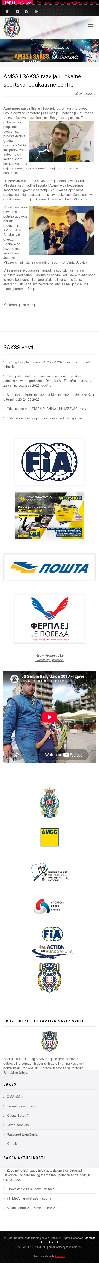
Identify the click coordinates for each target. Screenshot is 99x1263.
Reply (39, 655)
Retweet (51, 655)
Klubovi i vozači (18, 1115)
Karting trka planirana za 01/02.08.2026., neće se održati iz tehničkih (48, 364)
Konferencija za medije (20, 304)
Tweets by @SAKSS (49, 659)
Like (61, 655)
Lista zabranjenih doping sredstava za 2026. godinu (44, 418)
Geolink (60, 1256)
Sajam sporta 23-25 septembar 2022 (33, 1207)
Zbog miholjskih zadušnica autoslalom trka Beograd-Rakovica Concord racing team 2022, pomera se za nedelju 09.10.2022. (46, 1175)
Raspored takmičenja (22, 1134)
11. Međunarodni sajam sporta (29, 1198)
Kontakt (12, 1143)
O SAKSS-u (15, 1096)
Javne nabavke (18, 1125)
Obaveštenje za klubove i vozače (31, 1189)
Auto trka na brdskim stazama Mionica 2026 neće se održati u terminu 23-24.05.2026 (48, 396)
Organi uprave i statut (22, 1106)
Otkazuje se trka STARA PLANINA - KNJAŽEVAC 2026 (46, 408)
